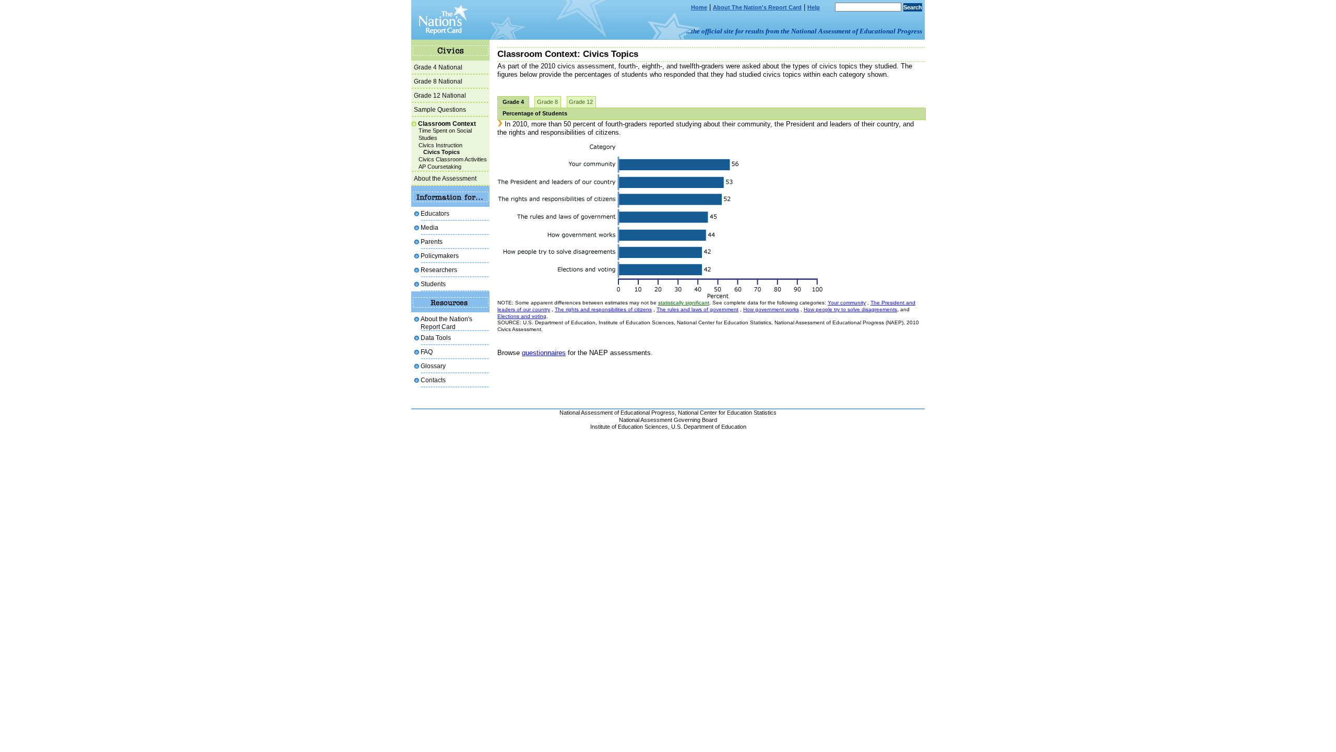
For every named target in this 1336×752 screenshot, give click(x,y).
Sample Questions (440, 109)
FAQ (427, 351)
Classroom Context (447, 123)
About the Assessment (445, 178)
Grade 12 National (440, 95)
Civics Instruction (440, 145)
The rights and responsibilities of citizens (603, 309)
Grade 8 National (438, 81)
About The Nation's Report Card (757, 7)
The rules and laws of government (697, 309)
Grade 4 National (438, 67)
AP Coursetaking (440, 166)
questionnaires (544, 353)
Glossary (433, 365)
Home (699, 7)
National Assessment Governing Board (668, 420)
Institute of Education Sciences (629, 427)
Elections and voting (521, 316)
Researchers (439, 269)
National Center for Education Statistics (727, 412)
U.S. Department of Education (708, 427)
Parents (432, 241)
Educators (435, 213)
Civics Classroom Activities (453, 159)
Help (813, 7)
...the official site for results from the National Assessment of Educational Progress (804, 31)
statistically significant (683, 303)
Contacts (433, 380)
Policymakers (440, 255)
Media (429, 227)
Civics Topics (441, 152)
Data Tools (436, 337)
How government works (771, 309)
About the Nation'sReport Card (446, 322)
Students (433, 283)
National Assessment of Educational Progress (617, 412)
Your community (847, 303)
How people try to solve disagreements (850, 309)
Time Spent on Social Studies (445, 134)
